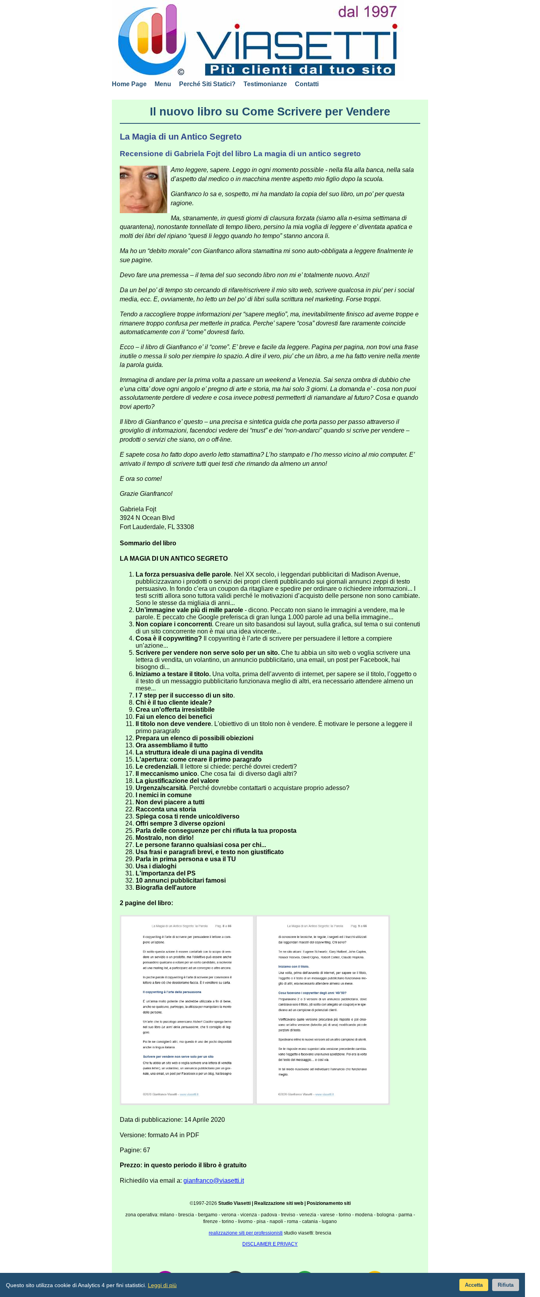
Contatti (307, 84)
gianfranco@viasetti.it (213, 1180)
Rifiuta (506, 1285)
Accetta (474, 1285)
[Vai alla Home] (258, 40)
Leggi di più (162, 1285)
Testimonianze (265, 84)
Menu (163, 84)
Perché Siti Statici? (207, 84)
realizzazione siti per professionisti (246, 1233)
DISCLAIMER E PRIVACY (270, 1244)
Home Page (129, 84)
